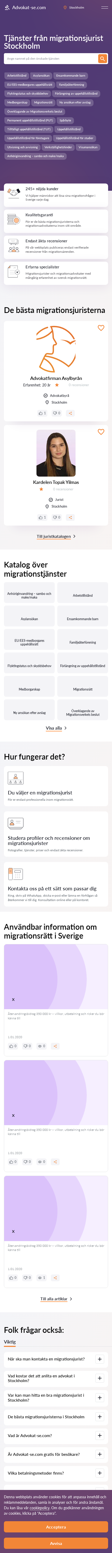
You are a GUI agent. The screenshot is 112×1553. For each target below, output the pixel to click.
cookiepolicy (39, 1508)
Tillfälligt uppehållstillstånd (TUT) (29, 129)
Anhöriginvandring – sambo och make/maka (35, 156)
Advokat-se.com (29, 7)
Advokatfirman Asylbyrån (56, 378)
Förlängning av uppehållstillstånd (76, 93)
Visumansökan (88, 147)
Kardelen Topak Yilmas (56, 482)
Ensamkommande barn (70, 75)
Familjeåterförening (71, 84)
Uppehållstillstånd (68, 129)
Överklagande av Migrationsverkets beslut (34, 111)
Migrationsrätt (43, 102)
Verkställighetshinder (58, 147)
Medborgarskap (17, 102)
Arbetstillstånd (16, 75)
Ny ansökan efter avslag (75, 102)
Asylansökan (41, 75)
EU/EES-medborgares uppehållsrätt (29, 84)
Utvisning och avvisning (22, 147)
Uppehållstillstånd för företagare (28, 138)
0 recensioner (79, 385)
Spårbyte (65, 120)
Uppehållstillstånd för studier (74, 138)
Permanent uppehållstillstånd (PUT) (30, 120)
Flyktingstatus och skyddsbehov (27, 93)
